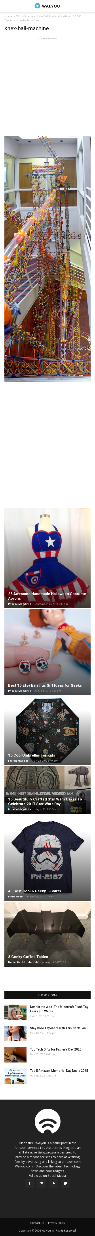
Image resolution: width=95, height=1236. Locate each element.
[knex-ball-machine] (47, 259)
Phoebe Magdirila (19, 603)
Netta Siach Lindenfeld (23, 962)
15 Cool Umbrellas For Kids (31, 755)
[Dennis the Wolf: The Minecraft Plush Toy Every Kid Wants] (15, 1012)
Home (8, 16)
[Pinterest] (41, 1183)
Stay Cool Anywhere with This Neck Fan (58, 1028)
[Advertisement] (47, 88)
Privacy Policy (56, 1223)
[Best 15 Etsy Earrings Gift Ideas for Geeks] (47, 652)
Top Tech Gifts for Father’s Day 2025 (55, 1049)
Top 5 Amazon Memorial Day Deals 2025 (59, 1070)
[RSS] (53, 1183)
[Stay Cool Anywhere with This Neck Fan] (15, 1033)
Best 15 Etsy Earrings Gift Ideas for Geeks (45, 685)
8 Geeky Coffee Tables (28, 956)
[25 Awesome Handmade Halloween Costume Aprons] (47, 558)
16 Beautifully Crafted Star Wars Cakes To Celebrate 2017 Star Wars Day (45, 801)
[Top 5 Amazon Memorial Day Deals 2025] (15, 1076)
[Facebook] (29, 1183)
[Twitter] (65, 1183)
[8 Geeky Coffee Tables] (47, 934)
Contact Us (37, 1223)
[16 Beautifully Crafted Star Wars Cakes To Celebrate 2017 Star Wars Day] (47, 790)
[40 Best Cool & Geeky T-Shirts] (47, 857)
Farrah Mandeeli (19, 760)
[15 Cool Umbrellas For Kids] (47, 730)
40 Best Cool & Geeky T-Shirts (34, 891)
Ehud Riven (15, 896)
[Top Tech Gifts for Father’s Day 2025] (15, 1055)
